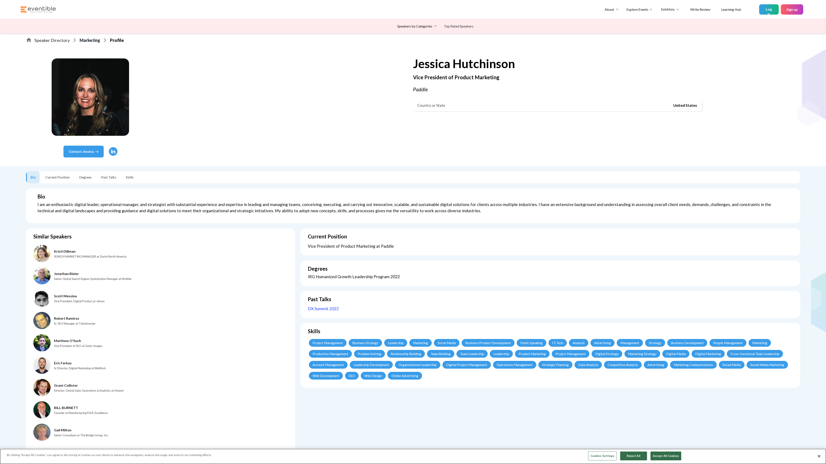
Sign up (792, 9)
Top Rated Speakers (458, 26)
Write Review (700, 9)
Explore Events (637, 9)
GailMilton (62, 430)
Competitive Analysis (623, 365)
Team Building (441, 354)
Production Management (330, 354)
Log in (769, 11)
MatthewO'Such (67, 341)
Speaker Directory (52, 40)
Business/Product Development (488, 343)
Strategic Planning (555, 365)
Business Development (687, 343)
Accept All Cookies (666, 456)
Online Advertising (404, 376)
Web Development (326, 376)
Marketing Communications (693, 365)
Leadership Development (371, 365)
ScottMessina (65, 296)
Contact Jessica (81, 151)
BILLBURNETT (66, 408)
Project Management (328, 343)
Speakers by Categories (414, 26)
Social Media (447, 343)
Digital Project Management (466, 365)
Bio (33, 177)
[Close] (819, 456)
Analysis (579, 343)
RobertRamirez (66, 318)
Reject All (633, 456)
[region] (413, 456)
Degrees (85, 177)
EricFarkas (63, 363)
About (609, 9)
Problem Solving (369, 354)
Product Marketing (532, 354)
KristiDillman (65, 251)
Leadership (396, 343)
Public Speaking (531, 343)
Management (629, 343)
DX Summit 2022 (323, 308)
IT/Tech (557, 343)
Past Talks (108, 177)
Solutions (668, 9)
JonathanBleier (66, 274)
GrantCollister (66, 385)
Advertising (602, 343)
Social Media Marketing (767, 365)
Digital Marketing (708, 354)
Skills (130, 177)
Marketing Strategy (642, 354)
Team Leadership (472, 354)
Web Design (373, 376)
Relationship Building (406, 354)
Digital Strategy (607, 354)
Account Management (328, 365)
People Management (728, 343)
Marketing (90, 40)
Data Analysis (588, 365)
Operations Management (515, 365)
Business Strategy (365, 343)
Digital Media (676, 354)
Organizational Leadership (418, 365)
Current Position (57, 177)
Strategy (655, 343)
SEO (352, 376)
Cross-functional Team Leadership (754, 354)
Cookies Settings (602, 456)
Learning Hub (731, 9)
